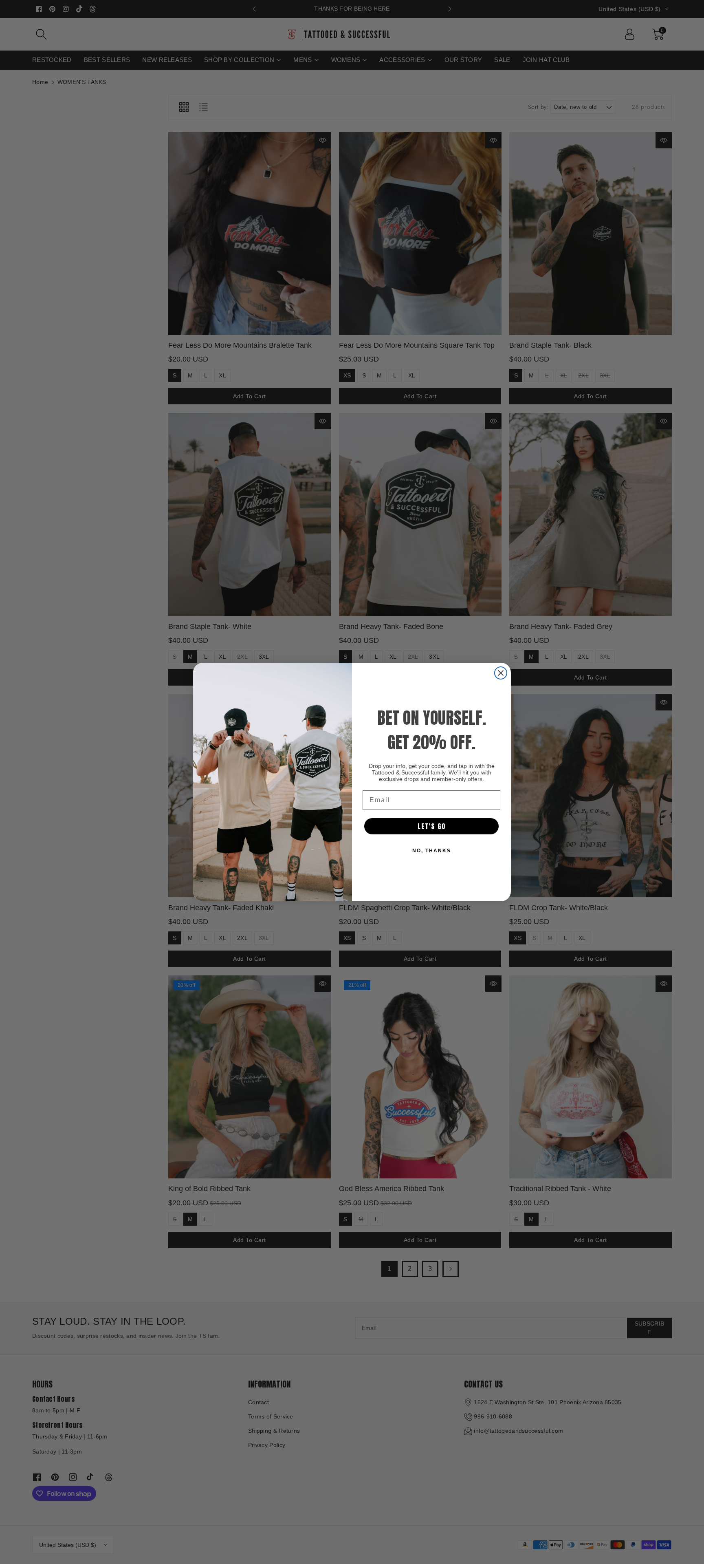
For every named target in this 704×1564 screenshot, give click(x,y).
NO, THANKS (431, 851)
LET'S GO (432, 826)
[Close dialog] (501, 673)
